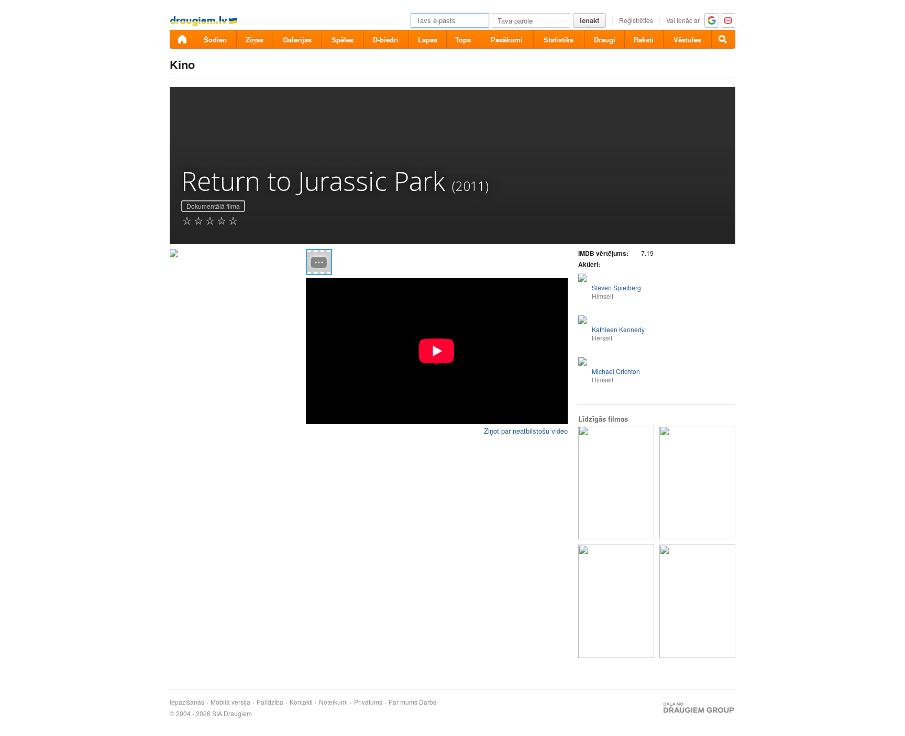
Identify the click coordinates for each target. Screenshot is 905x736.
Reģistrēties (636, 20)
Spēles (343, 39)
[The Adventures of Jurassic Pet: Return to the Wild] (697, 482)
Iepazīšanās (187, 702)
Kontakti (301, 702)
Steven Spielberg (616, 287)
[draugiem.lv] (182, 39)
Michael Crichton (616, 371)
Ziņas (254, 39)
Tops (463, 39)
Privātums (368, 702)
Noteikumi (333, 702)
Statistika (558, 39)
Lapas (427, 39)
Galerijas (297, 39)
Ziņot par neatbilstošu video (526, 431)
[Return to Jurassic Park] (616, 482)
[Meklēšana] (723, 39)
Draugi (604, 39)
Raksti (644, 39)
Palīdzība (270, 702)
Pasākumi (507, 39)
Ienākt (589, 20)
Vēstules (687, 39)
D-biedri (386, 39)
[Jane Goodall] (616, 601)
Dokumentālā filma (213, 205)
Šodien (215, 39)
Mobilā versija (230, 702)
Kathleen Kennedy (618, 329)
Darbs (427, 702)
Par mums (403, 702)
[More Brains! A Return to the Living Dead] (697, 601)
